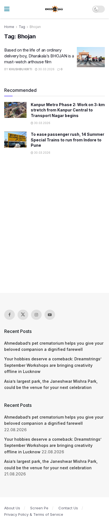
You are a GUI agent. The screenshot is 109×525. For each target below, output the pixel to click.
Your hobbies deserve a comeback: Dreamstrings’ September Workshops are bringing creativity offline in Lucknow (52, 365)
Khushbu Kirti (20, 69)
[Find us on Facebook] (9, 315)
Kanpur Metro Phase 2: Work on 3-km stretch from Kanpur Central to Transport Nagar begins (68, 110)
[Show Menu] (7, 9)
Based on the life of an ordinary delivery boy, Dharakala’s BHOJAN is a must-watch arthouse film (39, 55)
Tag (22, 27)
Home (9, 27)
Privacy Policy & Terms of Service (33, 514)
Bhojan (35, 27)
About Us (12, 508)
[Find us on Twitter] (23, 315)
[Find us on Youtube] (49, 315)
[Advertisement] (54, 227)
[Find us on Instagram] (36, 315)
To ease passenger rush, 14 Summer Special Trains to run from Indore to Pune (67, 140)
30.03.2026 (45, 69)
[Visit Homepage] (54, 9)
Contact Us (68, 508)
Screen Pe (39, 508)
